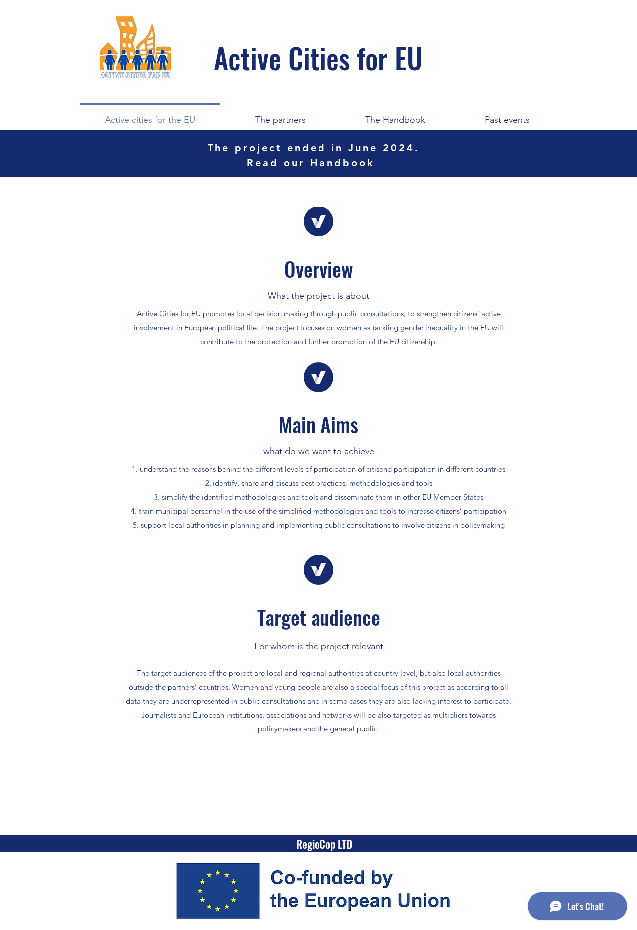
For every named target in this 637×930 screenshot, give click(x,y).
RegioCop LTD (324, 844)
